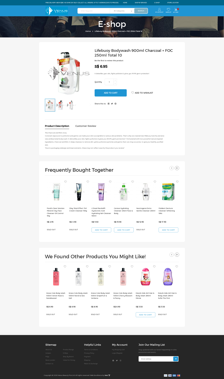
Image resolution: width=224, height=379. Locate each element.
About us (49, 349)
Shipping (87, 360)
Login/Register (117, 353)
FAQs (47, 356)
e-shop (157, 3)
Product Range (68, 349)
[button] (60, 105)
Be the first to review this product (109, 61)
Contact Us (49, 363)
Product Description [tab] (57, 125)
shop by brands (141, 3)
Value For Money (69, 360)
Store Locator (172, 3)
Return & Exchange (91, 363)
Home (125, 3)
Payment (87, 356)
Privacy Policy (89, 353)
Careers (48, 353)
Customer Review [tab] (85, 125)
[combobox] (95, 10)
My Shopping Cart (118, 349)
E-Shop (65, 353)
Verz (106, 375)
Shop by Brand (68, 356)
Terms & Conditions (91, 349)
